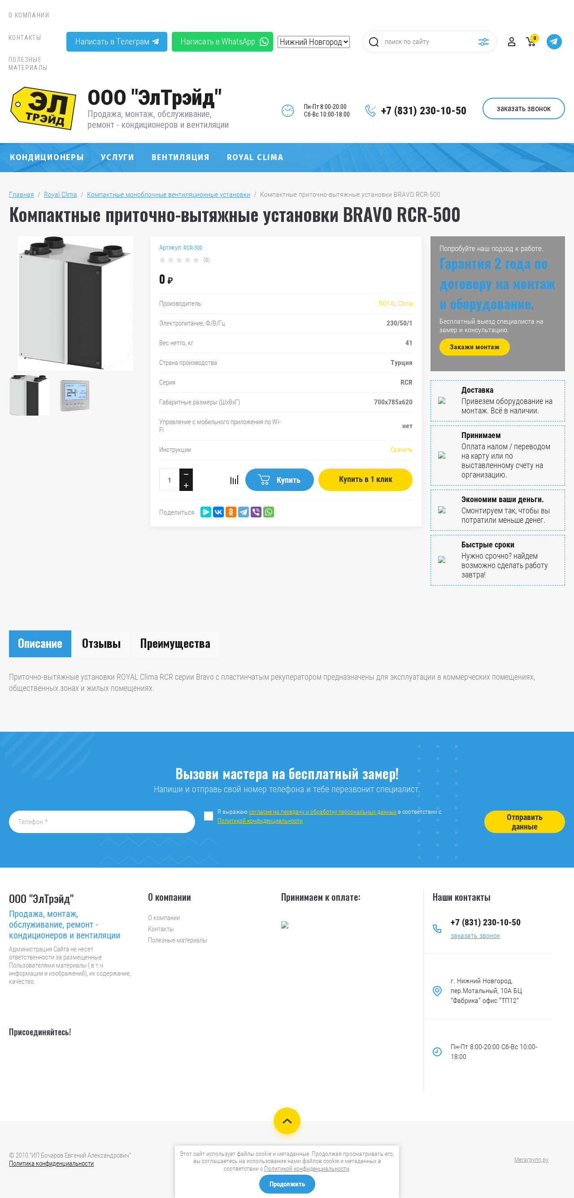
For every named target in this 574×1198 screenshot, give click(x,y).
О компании (29, 15)
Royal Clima (255, 157)
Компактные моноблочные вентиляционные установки (168, 194)
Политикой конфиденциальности (260, 820)
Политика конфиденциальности (51, 1163)
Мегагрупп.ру (531, 1159)
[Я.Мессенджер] (205, 512)
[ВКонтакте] (218, 512)
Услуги (117, 157)
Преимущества (175, 642)
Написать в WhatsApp (218, 41)
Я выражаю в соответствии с (330, 816)
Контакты (25, 37)
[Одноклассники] (231, 512)
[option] (75, 303)
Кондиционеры (47, 157)
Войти (511, 41)
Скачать (402, 450)
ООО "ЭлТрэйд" (154, 97)
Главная (21, 194)
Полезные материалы (28, 63)
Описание (40, 642)
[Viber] (256, 512)
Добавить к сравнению (234, 480)
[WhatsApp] (268, 512)
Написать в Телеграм (112, 41)
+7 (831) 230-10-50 (423, 110)
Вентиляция (181, 157)
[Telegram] (243, 512)
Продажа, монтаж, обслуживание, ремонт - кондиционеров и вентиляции (158, 119)
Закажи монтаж (475, 347)
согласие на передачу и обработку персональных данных (322, 811)
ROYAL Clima (396, 304)
